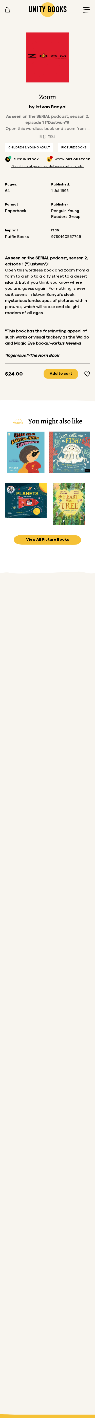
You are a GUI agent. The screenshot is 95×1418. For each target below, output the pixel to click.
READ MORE (47, 137)
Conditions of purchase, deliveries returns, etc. (47, 166)
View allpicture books (47, 539)
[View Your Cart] (7, 9)
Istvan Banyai (51, 107)
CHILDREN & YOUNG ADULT (29, 147)
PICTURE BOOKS (74, 147)
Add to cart (61, 373)
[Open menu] (85, 10)
